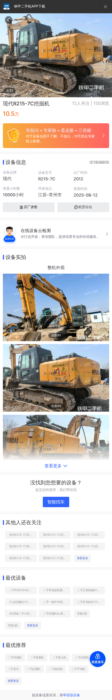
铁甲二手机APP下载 (29, 6)
